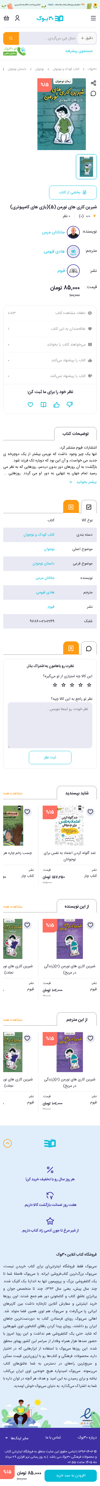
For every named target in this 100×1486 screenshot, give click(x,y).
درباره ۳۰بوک (87, 1437)
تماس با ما (53, 1437)
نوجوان (39, 69)
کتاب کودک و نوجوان (66, 69)
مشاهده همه (12, 793)
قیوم (61, 271)
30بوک (92, 69)
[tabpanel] (50, 571)
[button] (10, 844)
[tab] (89, 506)
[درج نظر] (93, 94)
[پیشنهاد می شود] (56, 405)
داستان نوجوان (17, 69)
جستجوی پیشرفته (79, 51)
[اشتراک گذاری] (93, 83)
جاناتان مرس (53, 232)
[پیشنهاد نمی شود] (69, 405)
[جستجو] (11, 38)
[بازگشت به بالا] (7, 1143)
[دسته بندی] (93, 18)
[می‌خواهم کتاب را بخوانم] (43, 405)
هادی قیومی (54, 251)
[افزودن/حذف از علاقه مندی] (90, 812)
